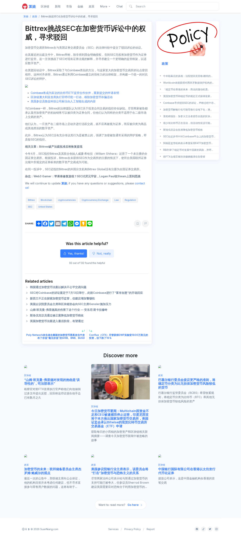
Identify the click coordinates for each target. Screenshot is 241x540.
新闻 (58, 6)
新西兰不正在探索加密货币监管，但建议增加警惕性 (62, 298)
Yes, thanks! (75, 253)
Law (117, 200)
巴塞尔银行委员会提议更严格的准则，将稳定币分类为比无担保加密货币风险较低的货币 (186, 383)
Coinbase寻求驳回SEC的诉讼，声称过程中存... (189, 102)
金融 (80, 6)
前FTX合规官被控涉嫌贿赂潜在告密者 (184, 156)
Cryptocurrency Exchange (95, 200)
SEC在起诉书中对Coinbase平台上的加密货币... (189, 136)
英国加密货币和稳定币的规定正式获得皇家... (187, 95)
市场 (69, 6)
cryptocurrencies (67, 200)
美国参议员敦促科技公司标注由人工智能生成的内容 (63, 101)
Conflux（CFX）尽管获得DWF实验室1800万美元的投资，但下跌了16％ (118, 336)
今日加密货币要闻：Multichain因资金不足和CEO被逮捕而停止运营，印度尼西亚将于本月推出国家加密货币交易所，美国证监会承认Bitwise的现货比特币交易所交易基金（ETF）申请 (120, 418)
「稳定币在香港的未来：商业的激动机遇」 (186, 89)
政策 (91, 6)
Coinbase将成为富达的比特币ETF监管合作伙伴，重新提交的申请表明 (75, 93)
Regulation (130, 200)
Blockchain (46, 200)
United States (45, 206)
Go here (133, 505)
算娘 (64, 183)
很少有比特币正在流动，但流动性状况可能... (187, 122)
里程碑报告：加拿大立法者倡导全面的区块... (187, 116)
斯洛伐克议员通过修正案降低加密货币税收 (57, 315)
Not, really (103, 253)
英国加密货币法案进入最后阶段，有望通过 (57, 321)
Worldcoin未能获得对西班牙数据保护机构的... (188, 82)
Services (113, 529)
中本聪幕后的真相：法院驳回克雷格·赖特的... (187, 75)
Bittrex (31, 200)
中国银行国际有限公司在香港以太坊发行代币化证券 (186, 471)
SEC (30, 206)
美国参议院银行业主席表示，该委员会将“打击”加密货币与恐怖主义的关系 (119, 471)
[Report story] (145, 223)
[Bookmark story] (137, 223)
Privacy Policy (132, 529)
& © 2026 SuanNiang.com (41, 529)
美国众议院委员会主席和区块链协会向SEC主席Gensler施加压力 (70, 304)
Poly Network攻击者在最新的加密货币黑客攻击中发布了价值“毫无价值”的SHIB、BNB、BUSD (55, 336)
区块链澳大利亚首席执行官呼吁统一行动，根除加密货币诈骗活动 (72, 97)
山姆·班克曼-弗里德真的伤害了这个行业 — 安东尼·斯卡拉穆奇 (68, 309)
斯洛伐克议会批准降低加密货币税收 (183, 129)
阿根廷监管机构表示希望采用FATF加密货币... (188, 142)
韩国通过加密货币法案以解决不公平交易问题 (58, 287)
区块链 (45, 6)
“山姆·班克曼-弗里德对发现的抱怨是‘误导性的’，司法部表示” (52, 382)
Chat (119, 6)
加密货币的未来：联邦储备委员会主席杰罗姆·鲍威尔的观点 (52, 471)
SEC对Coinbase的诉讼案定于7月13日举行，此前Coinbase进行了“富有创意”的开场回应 (86, 292)
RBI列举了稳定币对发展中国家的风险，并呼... (188, 149)
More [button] (103, 6)
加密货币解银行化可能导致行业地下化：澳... (187, 109)
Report (151, 529)
